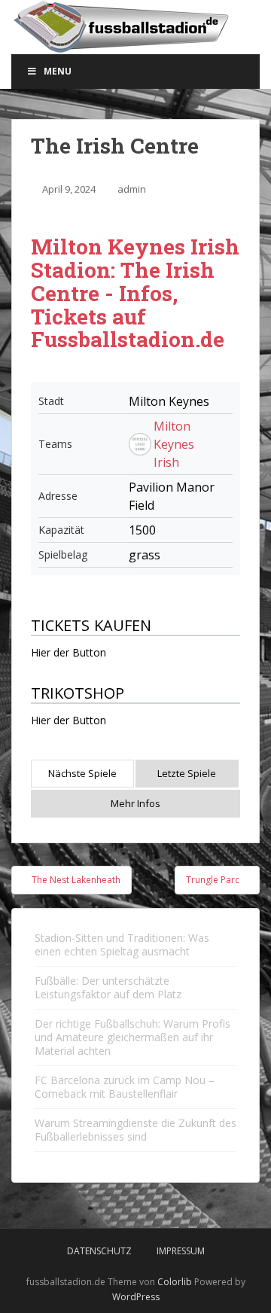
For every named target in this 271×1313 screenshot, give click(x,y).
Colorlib (174, 1281)
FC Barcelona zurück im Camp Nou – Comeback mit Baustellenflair (125, 1087)
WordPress (136, 1296)
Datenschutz (99, 1250)
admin (131, 189)
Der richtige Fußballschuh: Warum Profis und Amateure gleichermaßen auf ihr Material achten (132, 1037)
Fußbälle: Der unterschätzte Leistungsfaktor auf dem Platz (108, 987)
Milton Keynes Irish (174, 444)
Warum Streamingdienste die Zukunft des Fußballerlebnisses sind (135, 1130)
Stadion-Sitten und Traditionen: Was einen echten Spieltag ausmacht (122, 944)
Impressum (181, 1250)
